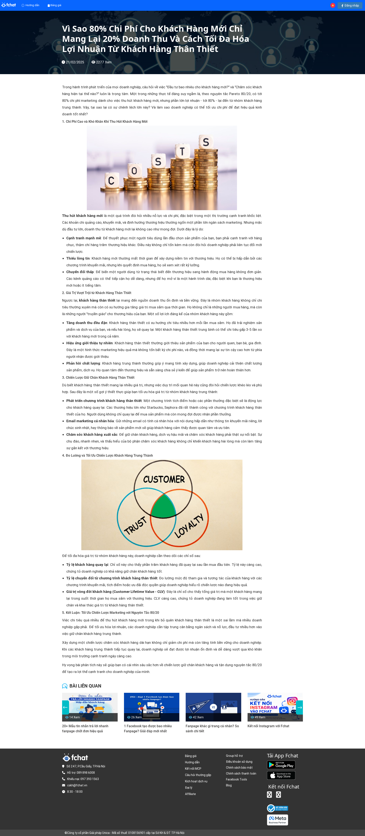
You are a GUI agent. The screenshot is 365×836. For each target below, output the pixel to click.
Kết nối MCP (193, 769)
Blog (229, 785)
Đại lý (188, 788)
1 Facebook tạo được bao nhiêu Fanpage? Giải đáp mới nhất (148, 728)
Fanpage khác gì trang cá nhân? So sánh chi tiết (212, 728)
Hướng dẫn (32, 5)
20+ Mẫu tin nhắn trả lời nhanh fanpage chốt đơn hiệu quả (85, 728)
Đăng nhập (351, 5)
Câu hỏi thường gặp (198, 775)
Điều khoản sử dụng (239, 762)
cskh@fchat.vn (77, 785)
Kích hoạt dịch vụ (196, 781)
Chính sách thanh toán (241, 773)
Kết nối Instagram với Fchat (268, 726)
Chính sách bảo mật (239, 767)
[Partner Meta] (277, 819)
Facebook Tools (236, 779)
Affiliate (190, 794)
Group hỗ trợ (234, 756)
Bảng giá (55, 5)
